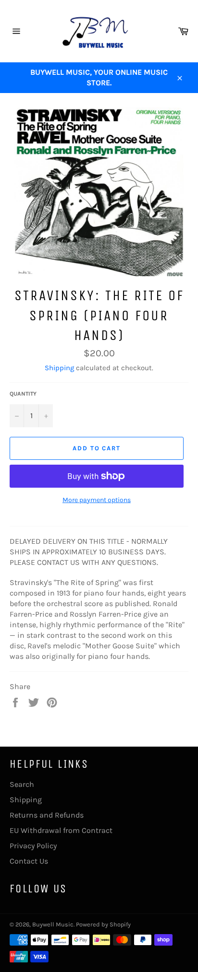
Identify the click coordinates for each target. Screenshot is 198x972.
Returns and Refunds (47, 815)
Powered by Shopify (103, 924)
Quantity (23, 393)
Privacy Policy (33, 845)
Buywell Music (53, 924)
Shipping (59, 367)
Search (22, 784)
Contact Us (29, 861)
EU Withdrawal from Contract (61, 830)
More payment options (96, 500)
